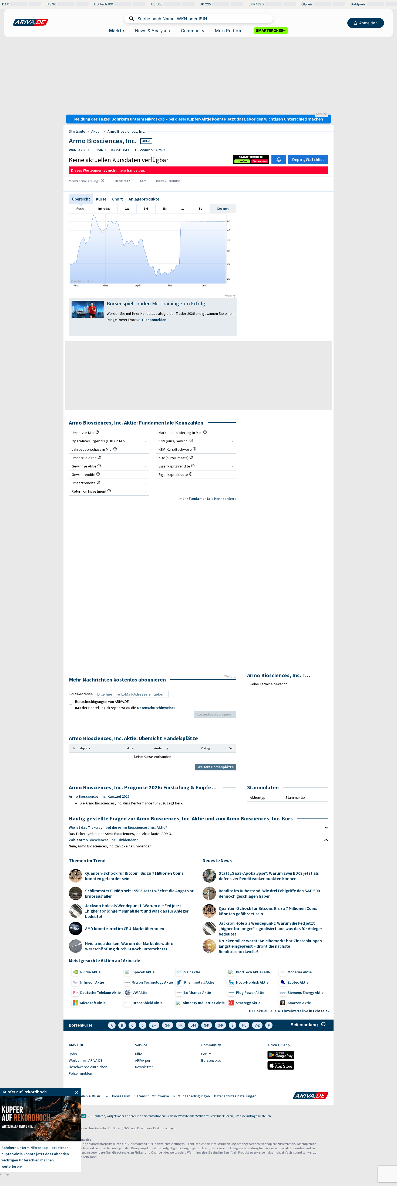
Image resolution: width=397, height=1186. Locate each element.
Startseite (77, 131)
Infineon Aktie (92, 982)
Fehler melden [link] (80, 1073)
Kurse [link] (101, 199)
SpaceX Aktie (143, 972)
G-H (167, 1025)
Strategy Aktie (248, 1002)
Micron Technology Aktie (152, 982)
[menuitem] (99, 1054)
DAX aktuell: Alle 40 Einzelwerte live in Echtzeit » (289, 1010)
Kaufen (242, 161)
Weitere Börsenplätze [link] (216, 766)
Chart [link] (117, 199)
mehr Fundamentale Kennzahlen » (207, 498)
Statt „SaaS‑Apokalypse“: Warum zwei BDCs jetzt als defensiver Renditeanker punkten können (269, 875)
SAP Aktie (192, 972)
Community (192, 30)
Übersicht (81, 199)
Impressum (121, 1096)
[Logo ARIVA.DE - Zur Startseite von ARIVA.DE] (310, 1096)
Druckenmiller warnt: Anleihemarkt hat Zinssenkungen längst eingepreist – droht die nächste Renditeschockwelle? (270, 946)
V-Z (257, 1025)
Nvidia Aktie (90, 972)
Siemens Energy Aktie (306, 992)
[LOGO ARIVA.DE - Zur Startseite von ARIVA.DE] (30, 22)
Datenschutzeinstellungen (235, 1096)
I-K (181, 1025)
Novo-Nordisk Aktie (252, 982)
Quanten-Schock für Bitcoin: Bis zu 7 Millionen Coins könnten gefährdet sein (134, 875)
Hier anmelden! (155, 319)
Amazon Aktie (299, 1002)
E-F (154, 1025)
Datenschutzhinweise (155, 707)
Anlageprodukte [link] (144, 199)
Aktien (96, 131)
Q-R (220, 1025)
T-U (244, 1025)
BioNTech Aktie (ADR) (254, 972)
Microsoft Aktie (93, 1002)
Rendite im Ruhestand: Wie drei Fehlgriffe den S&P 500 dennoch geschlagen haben (269, 893)
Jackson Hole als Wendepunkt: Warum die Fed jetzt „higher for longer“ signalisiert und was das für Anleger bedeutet (137, 911)
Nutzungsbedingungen (191, 1096)
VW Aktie (140, 992)
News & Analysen (152, 30)
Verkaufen (260, 161)
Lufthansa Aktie (197, 992)
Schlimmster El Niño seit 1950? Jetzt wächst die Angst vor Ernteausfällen (139, 893)
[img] (102, 180)
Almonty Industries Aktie (204, 1002)
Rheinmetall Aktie (199, 982)
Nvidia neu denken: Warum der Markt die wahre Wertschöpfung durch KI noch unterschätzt (129, 946)
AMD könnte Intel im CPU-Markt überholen (124, 928)
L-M (193, 1025)
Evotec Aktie (298, 982)
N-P (206, 1025)
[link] (242, 161)
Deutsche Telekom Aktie (100, 992)
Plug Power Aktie (250, 992)
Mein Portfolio (229, 30)
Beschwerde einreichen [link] (88, 1066)
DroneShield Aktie (148, 1002)
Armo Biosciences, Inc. (126, 131)
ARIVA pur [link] (142, 1060)
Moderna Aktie (300, 972)
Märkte (116, 30)
